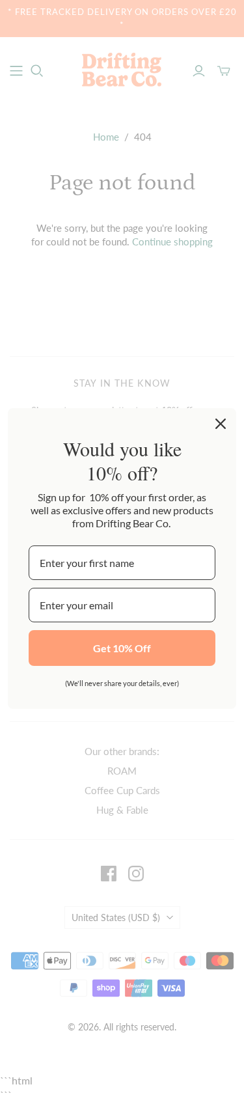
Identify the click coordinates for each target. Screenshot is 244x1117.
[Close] (220, 423)
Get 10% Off (122, 648)
